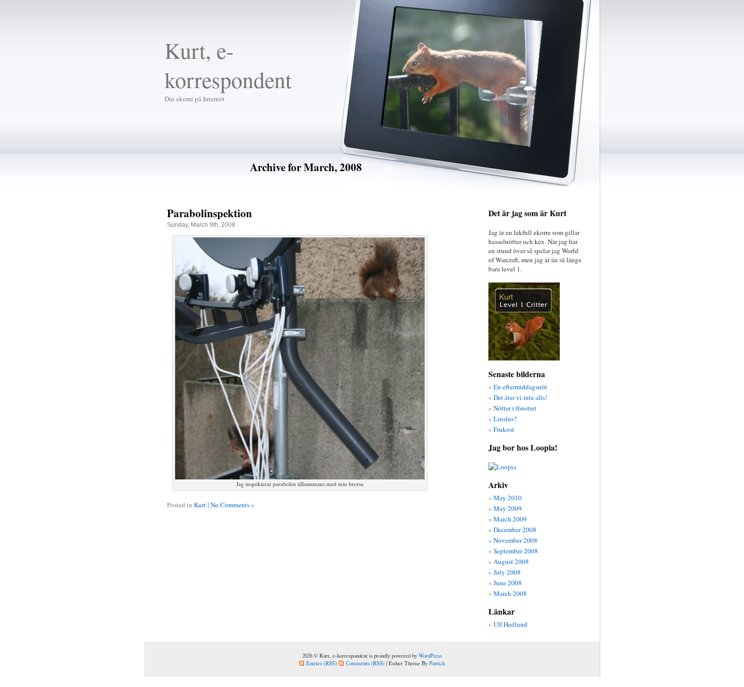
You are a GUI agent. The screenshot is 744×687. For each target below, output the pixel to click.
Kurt (200, 504)
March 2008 (510, 593)
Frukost (503, 429)
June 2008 (507, 582)
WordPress (430, 655)
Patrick (437, 663)
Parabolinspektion (209, 213)
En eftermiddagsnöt (520, 386)
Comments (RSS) (365, 663)
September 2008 (515, 550)
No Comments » (233, 504)
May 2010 (507, 497)
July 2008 (507, 572)
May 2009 (507, 508)
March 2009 (510, 518)
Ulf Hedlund (510, 624)
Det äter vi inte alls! (520, 397)
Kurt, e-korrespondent (228, 64)
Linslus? (505, 418)
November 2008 (515, 540)
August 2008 (511, 561)
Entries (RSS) (321, 663)
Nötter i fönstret (514, 408)
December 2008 (514, 529)
